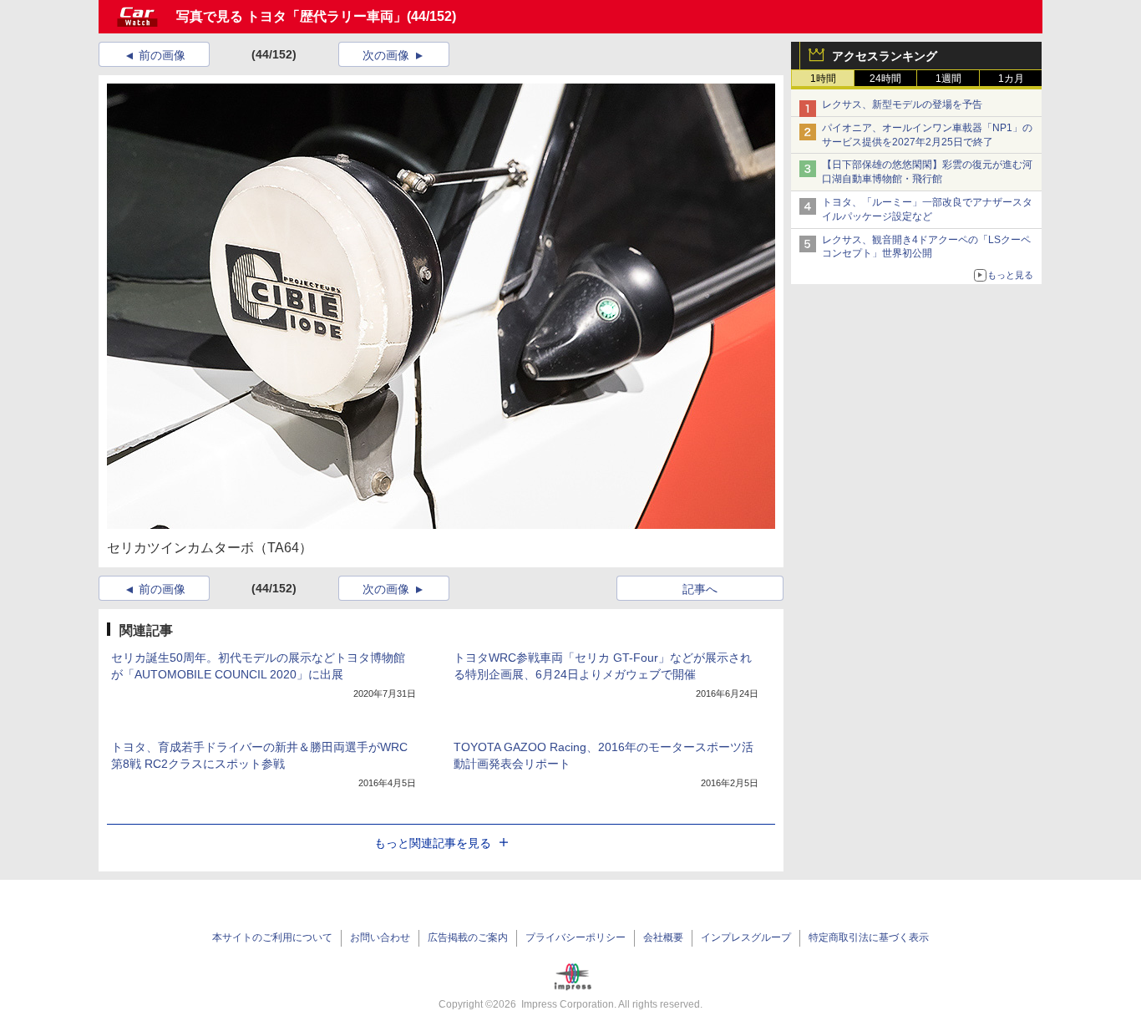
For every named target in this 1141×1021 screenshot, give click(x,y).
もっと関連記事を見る (432, 843)
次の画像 (386, 55)
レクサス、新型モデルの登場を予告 (902, 104)
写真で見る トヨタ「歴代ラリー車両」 (291, 16)
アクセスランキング (884, 56)
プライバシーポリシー (575, 937)
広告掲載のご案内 (468, 937)
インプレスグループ (746, 937)
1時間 (823, 78)
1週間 (948, 78)
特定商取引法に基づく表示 (869, 937)
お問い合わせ (380, 937)
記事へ (700, 589)
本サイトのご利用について (272, 937)
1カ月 (1011, 78)
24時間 (885, 78)
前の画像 (162, 55)
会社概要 (663, 937)
